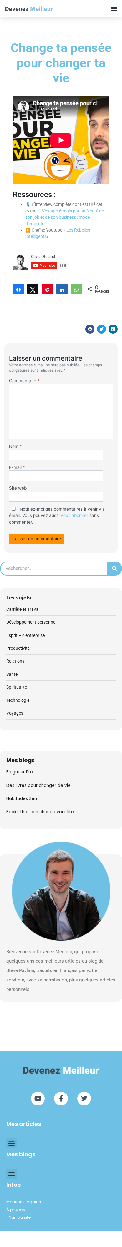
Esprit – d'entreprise (25, 635)
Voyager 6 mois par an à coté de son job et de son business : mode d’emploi (64, 217)
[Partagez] (18, 289)
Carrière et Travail (23, 609)
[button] (114, 8)
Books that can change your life (40, 812)
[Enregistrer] (47, 289)
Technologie (17, 700)
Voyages (14, 713)
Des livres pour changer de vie (38, 785)
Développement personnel (31, 622)
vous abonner (74, 515)
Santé (12, 674)
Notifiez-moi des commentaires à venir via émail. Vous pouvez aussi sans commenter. (57, 515)
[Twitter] (84, 1098)
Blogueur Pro (19, 772)
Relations (15, 661)
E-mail (17, 467)
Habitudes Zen (21, 799)
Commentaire (24, 380)
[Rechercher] (114, 568)
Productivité (18, 648)
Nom (15, 446)
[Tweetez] (33, 289)
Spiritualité (16, 687)
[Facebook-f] (61, 1098)
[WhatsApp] (76, 289)
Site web (18, 488)
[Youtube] (38, 1098)
